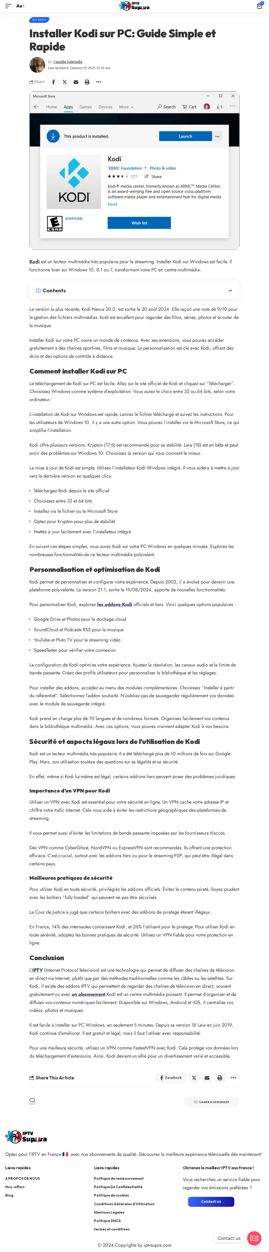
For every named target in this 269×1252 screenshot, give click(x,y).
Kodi (34, 261)
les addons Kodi (114, 604)
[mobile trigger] (9, 6)
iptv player (39, 19)
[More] (98, 82)
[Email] (76, 82)
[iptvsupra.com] (134, 6)
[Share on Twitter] (64, 82)
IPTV (37, 970)
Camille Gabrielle (67, 62)
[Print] (87, 82)
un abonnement (88, 994)
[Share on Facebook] (53, 82)
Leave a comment (214, 1102)
